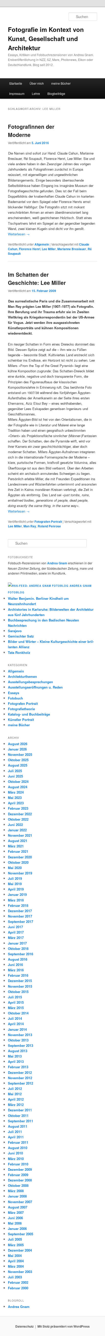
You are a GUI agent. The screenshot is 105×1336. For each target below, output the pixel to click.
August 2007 (17, 1207)
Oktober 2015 (18, 991)
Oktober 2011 (18, 1115)
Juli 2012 (15, 1088)
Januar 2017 (17, 943)
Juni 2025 (15, 776)
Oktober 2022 (18, 819)
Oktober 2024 (18, 781)
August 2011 (17, 1126)
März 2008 (16, 1190)
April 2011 (16, 1137)
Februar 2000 (18, 1288)
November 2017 (20, 916)
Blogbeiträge (56, 93)
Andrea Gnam (57, 563)
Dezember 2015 (20, 980)
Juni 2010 (15, 1153)
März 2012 (16, 1104)
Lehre (36, 93)
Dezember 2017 (20, 910)
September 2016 (20, 953)
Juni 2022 (15, 824)
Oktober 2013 (18, 1040)
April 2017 (16, 932)
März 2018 (16, 900)
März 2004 (16, 1266)
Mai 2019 (15, 883)
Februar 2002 (18, 1282)
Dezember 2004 (20, 1250)
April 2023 (16, 802)
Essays (13, 692)
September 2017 (20, 921)
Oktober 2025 (18, 759)
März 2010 (16, 1158)
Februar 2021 (18, 851)
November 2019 (20, 873)
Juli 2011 (15, 1131)
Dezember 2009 (20, 1169)
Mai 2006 (15, 1223)
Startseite (15, 83)
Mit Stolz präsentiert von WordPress (63, 1326)
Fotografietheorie (21, 708)
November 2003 (20, 1271)
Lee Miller (49, 249)
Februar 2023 (18, 808)
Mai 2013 (15, 1056)
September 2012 (20, 1083)
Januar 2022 (17, 830)
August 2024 (17, 786)
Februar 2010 (18, 1164)
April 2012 (16, 1099)
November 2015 (20, 986)
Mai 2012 (15, 1093)
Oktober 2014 (18, 1013)
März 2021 (16, 846)
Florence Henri (29, 249)
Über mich (37, 83)
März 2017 (16, 937)
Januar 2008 (17, 1196)
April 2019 (16, 889)
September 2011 (20, 1120)
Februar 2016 (18, 975)
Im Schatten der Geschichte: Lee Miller (37, 278)
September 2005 (20, 1233)
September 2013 (20, 1045)
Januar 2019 (17, 894)
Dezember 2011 (20, 1110)
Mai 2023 (15, 797)
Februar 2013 (18, 1066)
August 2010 (17, 1147)
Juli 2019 (15, 878)
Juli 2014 (15, 1018)
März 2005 (16, 1244)
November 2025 (20, 754)
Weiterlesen (19, 234)
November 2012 (20, 1077)
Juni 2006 (15, 1217)
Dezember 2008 (20, 1180)
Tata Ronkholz (19, 652)
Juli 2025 (15, 770)
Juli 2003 (15, 1277)
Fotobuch (15, 698)
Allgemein (41, 244)
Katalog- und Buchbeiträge (29, 714)
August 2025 (17, 765)
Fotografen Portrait (48, 521)
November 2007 (20, 1201)
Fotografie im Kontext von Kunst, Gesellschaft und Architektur (46, 38)
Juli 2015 (15, 997)
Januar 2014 (17, 1029)
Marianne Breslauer (71, 249)
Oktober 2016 (18, 948)
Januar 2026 (17, 749)
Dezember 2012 (20, 1072)
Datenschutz (24, 1326)
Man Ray (29, 526)
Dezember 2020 (20, 857)
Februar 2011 (18, 1142)
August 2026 (17, 743)
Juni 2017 (15, 926)
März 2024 (16, 792)
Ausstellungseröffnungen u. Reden (35, 687)
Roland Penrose (49, 526)
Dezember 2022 (20, 813)
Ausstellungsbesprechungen (30, 681)
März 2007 (16, 1212)
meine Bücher (61, 83)
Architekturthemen (22, 676)
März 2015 (16, 1007)
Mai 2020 (15, 867)
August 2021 (17, 840)
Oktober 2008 (18, 1185)
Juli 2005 (15, 1239)
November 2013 (20, 1034)
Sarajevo (15, 630)
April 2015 (16, 1002)
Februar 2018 (18, 905)
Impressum (16, 93)
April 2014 (16, 1023)
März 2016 (16, 970)
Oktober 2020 (18, 862)
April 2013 (16, 1061)
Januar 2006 (17, 1228)
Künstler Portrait (21, 719)
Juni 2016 (15, 964)
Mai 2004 (15, 1255)
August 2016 (17, 959)
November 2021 (20, 835)
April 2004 (16, 1260)
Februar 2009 (18, 1174)
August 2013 (17, 1050)
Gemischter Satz (21, 636)
